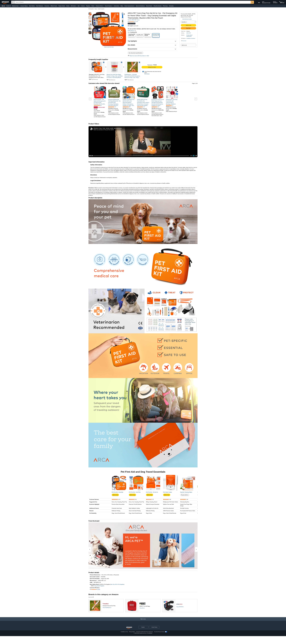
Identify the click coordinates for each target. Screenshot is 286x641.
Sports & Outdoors (140, 5)
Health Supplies (101, 8)
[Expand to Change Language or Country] (147, 627)
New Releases (39, 5)
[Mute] (196, 156)
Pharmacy (165, 5)
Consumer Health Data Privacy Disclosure (144, 631)
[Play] (90, 155)
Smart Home (149, 5)
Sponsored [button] (90, 597)
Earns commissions (118, 128)
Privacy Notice (132, 631)
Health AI (8, 5)
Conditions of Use (124, 631)
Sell (78, 5)
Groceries (47, 5)
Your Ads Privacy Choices (159, 631)
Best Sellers (32, 5)
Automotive (116, 5)
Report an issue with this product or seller (139, 55)
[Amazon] (5, 2)
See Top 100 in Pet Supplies (117, 584)
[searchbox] (133, 2)
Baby (122, 5)
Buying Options (184, 494)
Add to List (184, 45)
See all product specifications (135, 52)
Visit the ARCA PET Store (134, 19)
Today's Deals (61, 5)
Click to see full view (109, 47)
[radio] (90, 13)
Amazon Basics (24, 5)
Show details (147, 73)
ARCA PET (188, 33)
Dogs (96, 8)
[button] (3, 5)
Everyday (171, 5)
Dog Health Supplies (99, 585)
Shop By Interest (157, 5)
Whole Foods (54, 5)
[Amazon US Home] (129, 627)
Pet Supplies (91, 8)
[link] (114, 67)
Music (93, 5)
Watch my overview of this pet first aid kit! (103, 129)
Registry (88, 5)
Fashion (83, 5)
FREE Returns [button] (131, 30)
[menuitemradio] (193, 155)
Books (67, 5)
